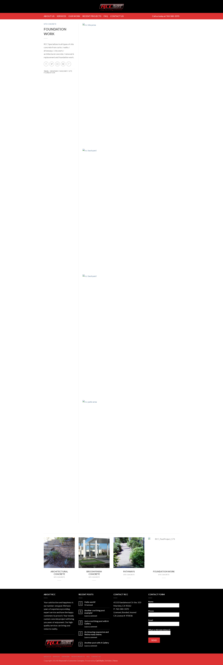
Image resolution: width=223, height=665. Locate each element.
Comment (88, 605)
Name (150, 602)
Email (150, 620)
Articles (108, 661)
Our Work (74, 16)
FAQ (106, 16)
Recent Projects (91, 16)
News (115, 661)
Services (61, 16)
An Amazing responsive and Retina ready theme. (96, 633)
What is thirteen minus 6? (159, 630)
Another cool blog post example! (94, 611)
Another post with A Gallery (96, 642)
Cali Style (99, 661)
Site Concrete (50, 24)
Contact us (117, 16)
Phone (151, 611)
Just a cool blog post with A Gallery (96, 622)
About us (49, 16)
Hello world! (89, 602)
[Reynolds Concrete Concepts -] (111, 6)
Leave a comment (90, 616)
